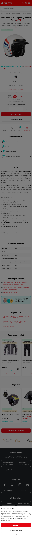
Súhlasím (16, 525)
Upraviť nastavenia (16, 530)
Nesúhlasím (16, 535)
